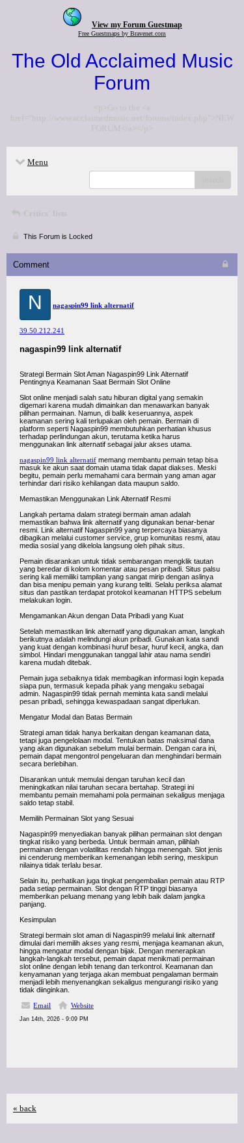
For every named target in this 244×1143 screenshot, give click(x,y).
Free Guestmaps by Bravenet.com (122, 33)
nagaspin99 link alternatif (58, 460)
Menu (37, 162)
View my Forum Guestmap (137, 24)
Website (82, 1005)
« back (24, 1108)
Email (42, 1005)
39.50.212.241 (42, 330)
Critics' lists (44, 213)
